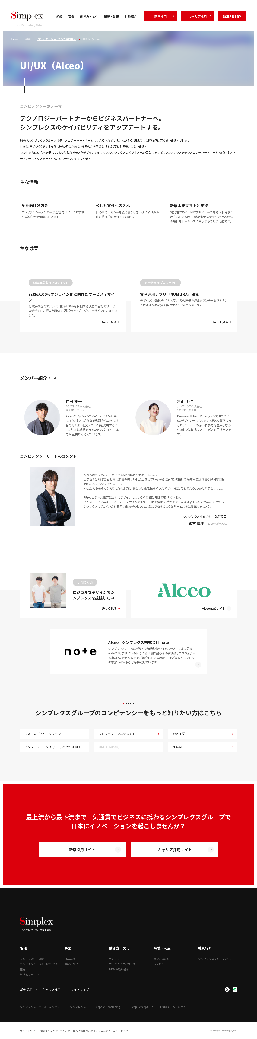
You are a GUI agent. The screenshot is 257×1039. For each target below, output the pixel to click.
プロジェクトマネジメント (117, 733)
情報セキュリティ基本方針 (55, 1030)
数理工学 (179, 733)
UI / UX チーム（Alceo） (173, 1007)
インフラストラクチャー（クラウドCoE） (53, 747)
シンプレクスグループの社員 (215, 959)
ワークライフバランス (122, 964)
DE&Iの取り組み (119, 969)
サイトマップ (80, 989)
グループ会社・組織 (32, 959)
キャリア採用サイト (175, 849)
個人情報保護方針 (83, 1030)
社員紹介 (131, 16)
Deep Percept (139, 1007)
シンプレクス (78, 1007)
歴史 (22, 969)
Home (15, 39)
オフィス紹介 (162, 959)
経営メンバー (28, 975)
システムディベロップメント (44, 733)
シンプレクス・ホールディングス (40, 1007)
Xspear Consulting (108, 1007)
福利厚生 (159, 964)
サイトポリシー (28, 1030)
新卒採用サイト (82, 849)
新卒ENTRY (232, 16)
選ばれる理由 (73, 964)
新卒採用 (160, 16)
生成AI (177, 747)
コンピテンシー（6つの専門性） (56, 39)
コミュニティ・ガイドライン (112, 1030)
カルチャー (115, 959)
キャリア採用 (198, 16)
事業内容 (70, 959)
